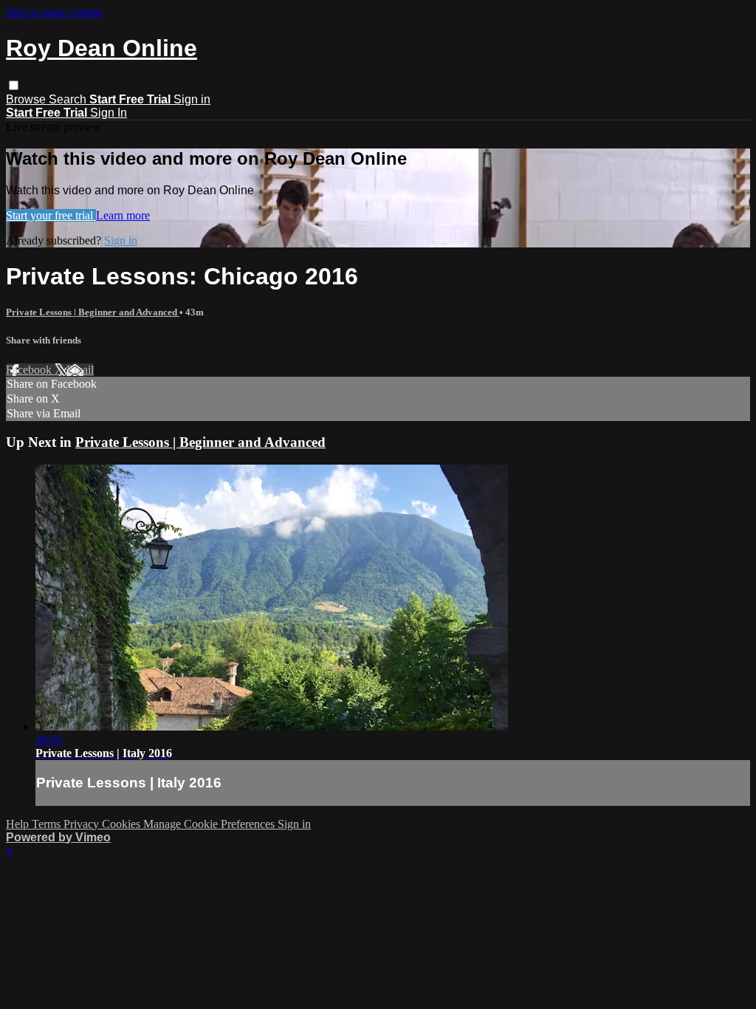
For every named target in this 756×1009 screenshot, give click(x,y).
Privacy (82, 824)
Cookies (122, 824)
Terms (47, 824)
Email (80, 369)
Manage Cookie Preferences (210, 824)
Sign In (108, 112)
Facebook (30, 369)
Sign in (191, 99)
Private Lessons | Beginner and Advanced (92, 312)
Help (19, 824)
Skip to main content (54, 12)
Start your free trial (51, 215)
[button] (13, 85)
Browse (27, 99)
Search (69, 99)
